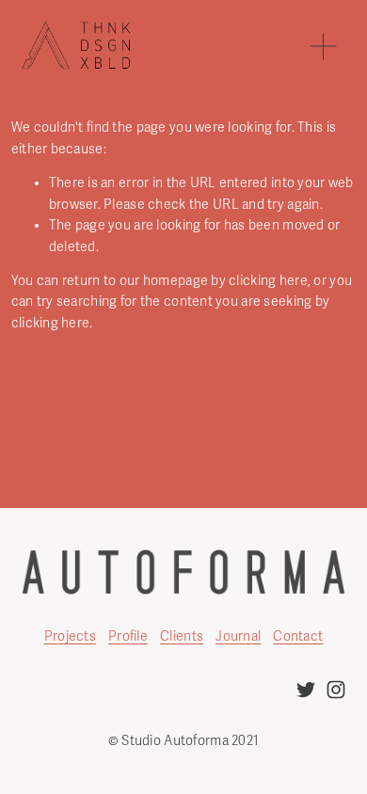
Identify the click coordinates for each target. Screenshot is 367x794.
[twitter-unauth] (305, 689)
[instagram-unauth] (336, 689)
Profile (128, 636)
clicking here (268, 281)
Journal (238, 636)
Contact (298, 636)
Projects (70, 636)
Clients (181, 636)
